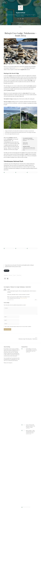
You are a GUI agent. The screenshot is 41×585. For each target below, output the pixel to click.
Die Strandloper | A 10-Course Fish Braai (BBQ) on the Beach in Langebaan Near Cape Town (31, 350)
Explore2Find (20, 13)
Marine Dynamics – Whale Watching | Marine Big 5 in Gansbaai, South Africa (30, 431)
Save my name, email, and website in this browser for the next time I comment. (18, 326)
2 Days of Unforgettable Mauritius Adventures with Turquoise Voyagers (30, 426)
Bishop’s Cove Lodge (20, 68)
